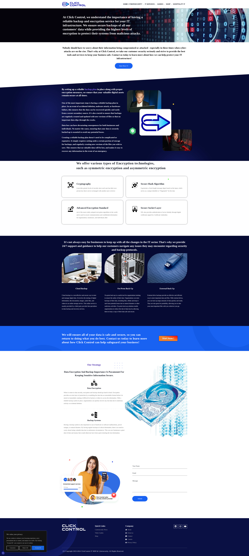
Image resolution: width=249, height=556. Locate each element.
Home (125, 4)
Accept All (38, 548)
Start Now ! (168, 338)
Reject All (25, 548)
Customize (12, 548)
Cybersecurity (135, 4)
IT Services (150, 4)
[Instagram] (180, 526)
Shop (168, 4)
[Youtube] (185, 526)
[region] (25, 541)
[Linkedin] (176, 526)
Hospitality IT (179, 4)
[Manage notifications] (3, 553)
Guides (160, 4)
